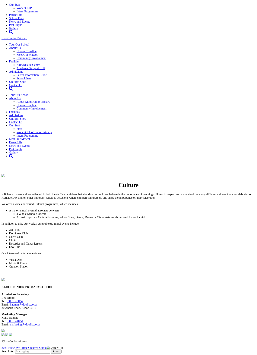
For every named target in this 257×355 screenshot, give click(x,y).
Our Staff (14, 4)
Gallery (13, 28)
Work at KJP (24, 8)
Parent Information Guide (32, 75)
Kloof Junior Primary (14, 38)
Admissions (16, 71)
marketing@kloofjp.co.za (25, 324)
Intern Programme (27, 11)
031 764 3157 (15, 301)
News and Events (19, 21)
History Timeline (26, 51)
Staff (19, 128)
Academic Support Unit (31, 68)
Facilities (14, 61)
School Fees (16, 18)
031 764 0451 (15, 321)
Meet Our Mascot (27, 54)
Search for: (8, 351)
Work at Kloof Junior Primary (34, 132)
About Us (15, 47)
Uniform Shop (17, 81)
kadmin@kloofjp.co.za (23, 304)
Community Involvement (31, 58)
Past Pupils (15, 25)
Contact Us (15, 85)
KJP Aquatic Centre (28, 64)
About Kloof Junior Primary (33, 101)
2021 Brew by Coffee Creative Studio (24, 347)
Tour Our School (19, 44)
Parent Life (15, 14)
